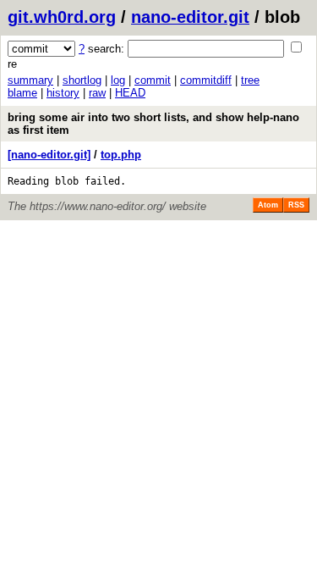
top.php (121, 154)
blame (22, 92)
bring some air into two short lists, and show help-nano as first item (153, 123)
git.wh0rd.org (62, 17)
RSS (296, 205)
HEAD (130, 92)
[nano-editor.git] (49, 154)
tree (250, 80)
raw (97, 92)
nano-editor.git (190, 17)
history (62, 92)
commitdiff (206, 80)
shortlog (82, 80)
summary (30, 80)
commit (152, 80)
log (118, 80)
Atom (268, 205)
